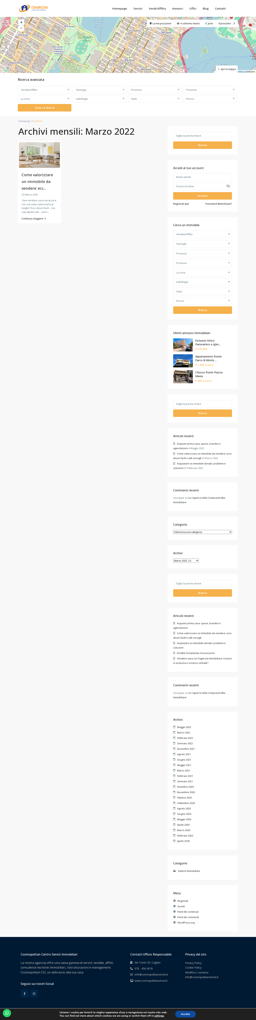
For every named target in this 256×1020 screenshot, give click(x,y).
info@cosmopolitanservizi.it (151, 974)
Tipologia (81, 89)
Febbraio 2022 (185, 738)
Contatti (220, 8)
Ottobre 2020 (184, 797)
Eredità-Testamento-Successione (196, 653)
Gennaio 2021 (185, 781)
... (48, 212)
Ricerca (202, 145)
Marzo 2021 (183, 770)
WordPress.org (186, 922)
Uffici (192, 8)
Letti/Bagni (82, 98)
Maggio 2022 (184, 727)
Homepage (119, 8)
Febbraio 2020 (185, 835)
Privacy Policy (193, 963)
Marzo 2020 (183, 830)
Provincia (136, 89)
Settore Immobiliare (189, 871)
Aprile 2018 (183, 841)
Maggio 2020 (184, 819)
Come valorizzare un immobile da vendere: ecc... (37, 181)
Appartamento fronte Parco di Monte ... (208, 358)
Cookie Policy (193, 967)
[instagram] (34, 994)
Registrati (182, 901)
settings (159, 1016)
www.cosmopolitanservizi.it (151, 980)
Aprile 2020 (183, 824)
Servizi (137, 8)
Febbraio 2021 (185, 776)
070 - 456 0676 (144, 968)
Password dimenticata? (219, 203)
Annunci (177, 8)
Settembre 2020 (186, 803)
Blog (206, 8)
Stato (134, 98)
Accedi (181, 906)
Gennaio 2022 (185, 743)
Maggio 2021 (184, 765)
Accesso (203, 196)
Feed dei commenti (188, 917)
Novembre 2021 (186, 748)
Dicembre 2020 (185, 786)
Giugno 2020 (184, 814)
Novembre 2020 (186, 792)
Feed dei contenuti (187, 911)
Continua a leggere (32, 218)
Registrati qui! (181, 203)
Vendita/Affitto (29, 89)
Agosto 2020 (184, 808)
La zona (25, 98)
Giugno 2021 (184, 759)
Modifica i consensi (196, 972)
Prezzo (190, 98)
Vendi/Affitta (157, 8)
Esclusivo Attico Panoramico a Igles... (208, 342)
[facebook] (24, 994)
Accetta (185, 1014)
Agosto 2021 (184, 754)
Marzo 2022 (183, 732)
